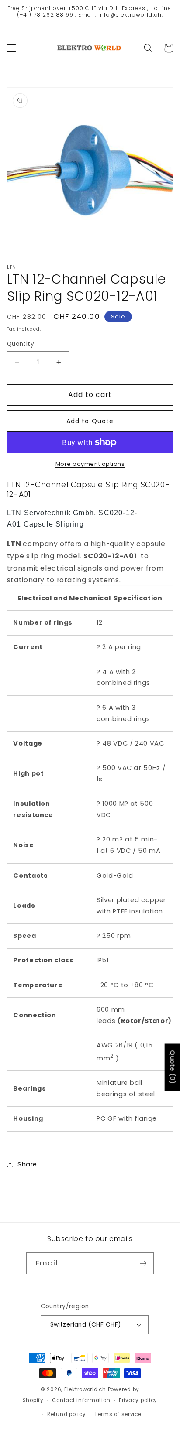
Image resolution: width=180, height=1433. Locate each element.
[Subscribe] (143, 1263)
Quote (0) (172, 1067)
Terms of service (118, 1414)
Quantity (20, 344)
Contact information (81, 1400)
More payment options (90, 464)
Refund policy (66, 1414)
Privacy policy (138, 1400)
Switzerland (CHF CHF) (85, 1324)
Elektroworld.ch (85, 1389)
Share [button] (27, 1164)
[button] (11, 48)
